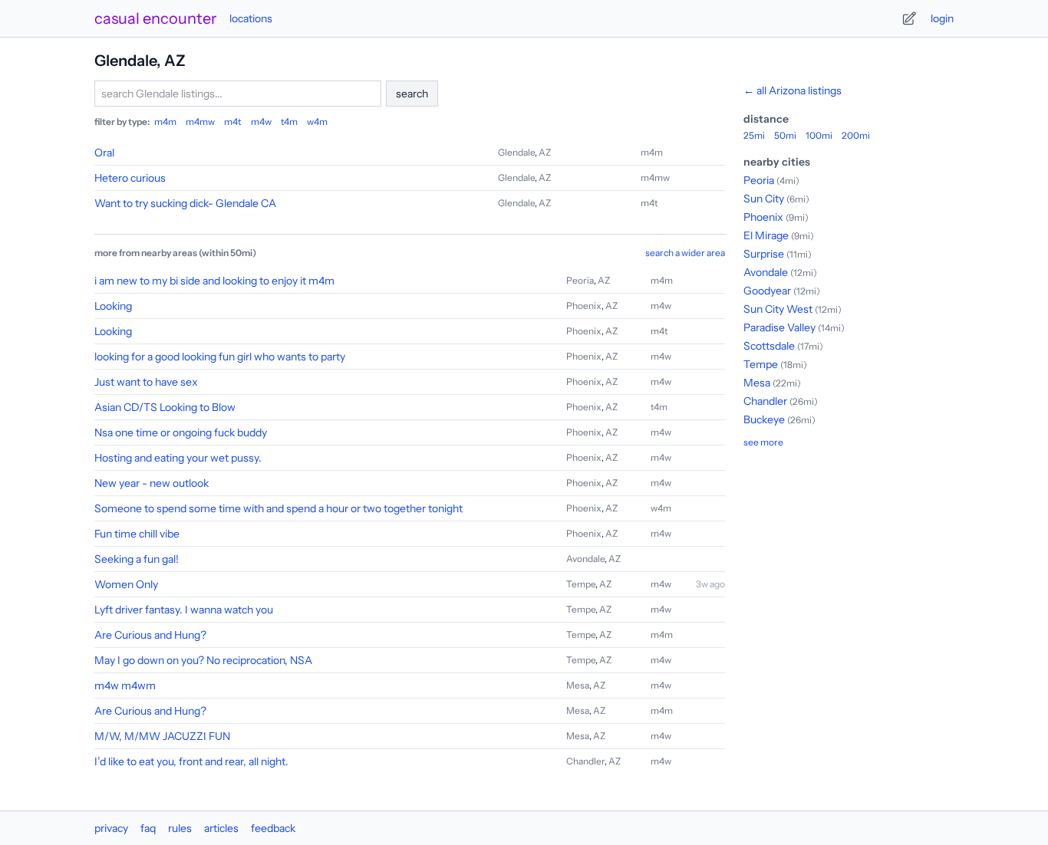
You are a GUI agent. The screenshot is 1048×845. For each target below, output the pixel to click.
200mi (856, 135)
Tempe (580, 584)
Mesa (577, 685)
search (412, 93)
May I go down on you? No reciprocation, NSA (203, 660)
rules (180, 828)
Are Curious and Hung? (150, 635)
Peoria (580, 280)
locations (250, 18)
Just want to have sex (146, 382)
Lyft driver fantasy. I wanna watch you (183, 609)
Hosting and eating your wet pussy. (178, 458)
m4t (233, 121)
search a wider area (685, 252)
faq (148, 828)
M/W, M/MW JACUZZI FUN (162, 736)
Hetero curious (130, 178)
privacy (111, 828)
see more (763, 442)
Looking (113, 306)
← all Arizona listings (792, 90)
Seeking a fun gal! (136, 559)
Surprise (763, 254)
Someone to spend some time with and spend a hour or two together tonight (278, 508)
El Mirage (766, 235)
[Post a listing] (909, 18)
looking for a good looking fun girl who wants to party (219, 356)
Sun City (763, 198)
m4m (165, 121)
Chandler (585, 761)
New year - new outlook (151, 483)
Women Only (126, 584)
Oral (104, 152)
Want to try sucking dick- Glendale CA (185, 203)
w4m (317, 121)
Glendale (516, 152)
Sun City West (777, 309)
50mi (785, 135)
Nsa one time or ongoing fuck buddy (180, 432)
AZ (545, 152)
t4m (289, 121)
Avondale (585, 558)
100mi (819, 135)
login (942, 18)
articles (221, 828)
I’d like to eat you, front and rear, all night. (191, 761)
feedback (273, 828)
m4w (261, 121)
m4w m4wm (125, 685)
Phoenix (583, 305)
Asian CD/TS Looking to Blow (165, 407)
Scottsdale (769, 346)
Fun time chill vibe (137, 534)
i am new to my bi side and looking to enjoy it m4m (214, 281)
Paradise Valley (779, 327)
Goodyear (767, 291)
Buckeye (764, 419)
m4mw (200, 121)
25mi (754, 135)
